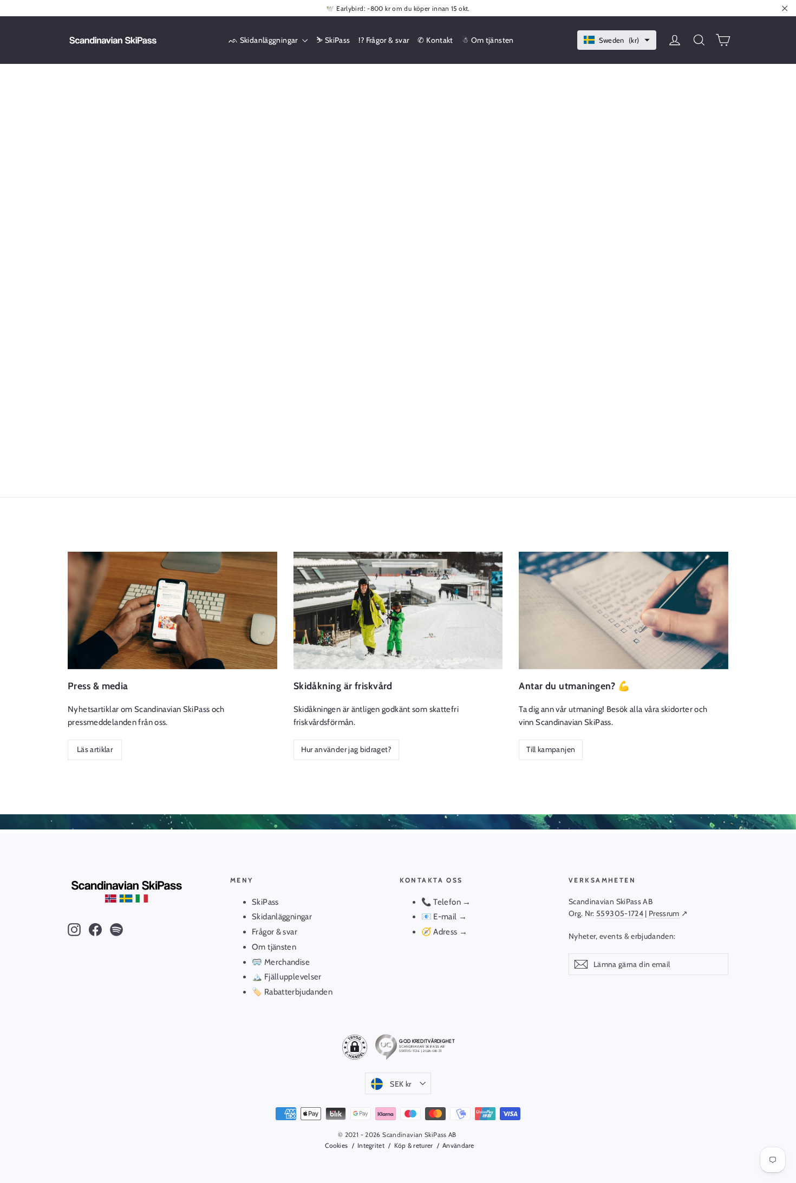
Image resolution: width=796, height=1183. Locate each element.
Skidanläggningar (282, 916)
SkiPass (265, 902)
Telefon (447, 902)
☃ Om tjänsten (488, 40)
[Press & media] (172, 610)
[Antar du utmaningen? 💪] (623, 610)
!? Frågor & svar (383, 40)
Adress (446, 932)
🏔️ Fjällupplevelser (287, 977)
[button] (617, 40)
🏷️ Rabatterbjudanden (292, 992)
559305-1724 (619, 913)
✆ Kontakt (435, 40)
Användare (458, 1145)
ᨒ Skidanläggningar (264, 40)
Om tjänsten (274, 947)
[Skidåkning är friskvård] (398, 610)
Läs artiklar (95, 749)
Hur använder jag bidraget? (346, 749)
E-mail (444, 916)
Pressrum (664, 913)
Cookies (336, 1145)
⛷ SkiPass (333, 40)
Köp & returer (413, 1145)
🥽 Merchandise (281, 962)
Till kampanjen (550, 749)
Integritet (370, 1145)
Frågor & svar (274, 932)
